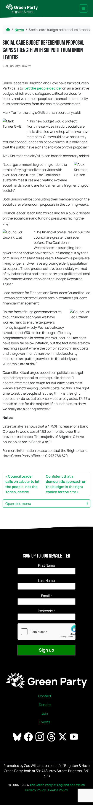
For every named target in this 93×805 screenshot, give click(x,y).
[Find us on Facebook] (29, 736)
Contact (44, 696)
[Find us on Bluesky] (17, 736)
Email (46, 595)
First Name (46, 565)
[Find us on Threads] (51, 736)
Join (45, 713)
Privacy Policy (35, 790)
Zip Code (46, 610)
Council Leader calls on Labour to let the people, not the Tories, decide (22, 484)
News (19, 29)
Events (44, 722)
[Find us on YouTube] (74, 736)
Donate (45, 704)
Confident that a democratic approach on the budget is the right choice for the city (66, 484)
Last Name (46, 580)
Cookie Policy (58, 790)
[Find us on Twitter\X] (63, 736)
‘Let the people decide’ (43, 88)
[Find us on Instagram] (40, 736)
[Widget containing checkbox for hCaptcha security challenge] (46, 631)
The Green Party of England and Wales (57, 785)
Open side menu (18, 503)
